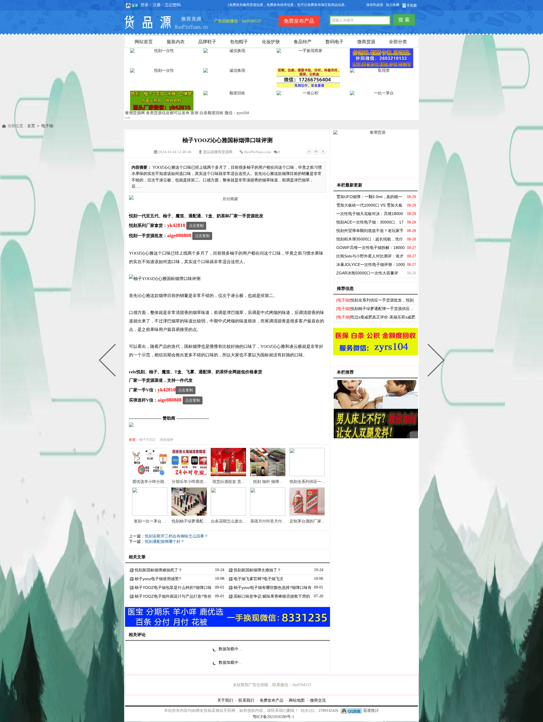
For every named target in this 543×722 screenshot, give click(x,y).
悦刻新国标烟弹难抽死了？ (158, 570)
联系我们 (246, 700)
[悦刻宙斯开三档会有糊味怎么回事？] (434, 361)
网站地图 (297, 700)
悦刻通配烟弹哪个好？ (164, 541)
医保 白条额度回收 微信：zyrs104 (220, 113)
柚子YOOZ (147, 440)
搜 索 (404, 20)
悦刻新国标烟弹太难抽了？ (257, 570)
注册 (157, 5)
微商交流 (318, 700)
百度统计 (371, 710)
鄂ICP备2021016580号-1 (273, 717)
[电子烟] (343, 300)
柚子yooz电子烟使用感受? (158, 578)
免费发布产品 (271, 700)
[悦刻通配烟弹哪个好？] (108, 361)
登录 (144, 5)
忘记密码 (173, 5)
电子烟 (47, 126)
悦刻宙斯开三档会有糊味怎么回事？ (176, 536)
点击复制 (196, 226)
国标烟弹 (166, 440)
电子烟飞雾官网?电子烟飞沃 (258, 578)
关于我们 (225, 700)
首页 (31, 126)
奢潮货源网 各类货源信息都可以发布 (157, 113)
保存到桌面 (374, 5)
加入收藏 (392, 5)
